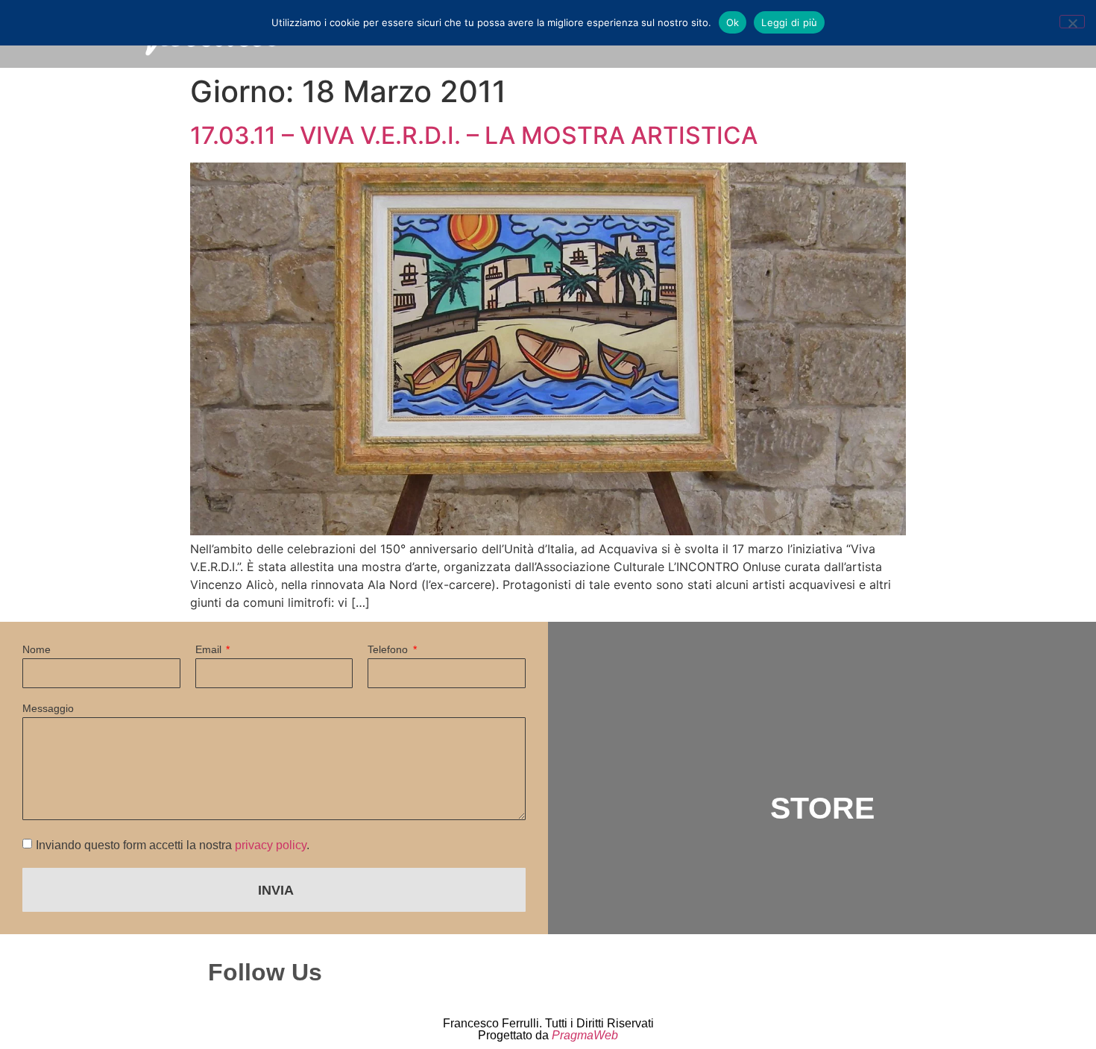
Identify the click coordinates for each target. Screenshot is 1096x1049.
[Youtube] (754, 972)
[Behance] (689, 972)
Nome (36, 649)
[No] (1072, 21)
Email (209, 649)
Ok (733, 22)
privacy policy (270, 845)
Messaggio (48, 708)
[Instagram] (559, 972)
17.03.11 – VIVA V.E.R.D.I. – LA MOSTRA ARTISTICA (474, 135)
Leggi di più (789, 22)
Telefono (389, 649)
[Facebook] (624, 972)
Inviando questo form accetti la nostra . (172, 845)
